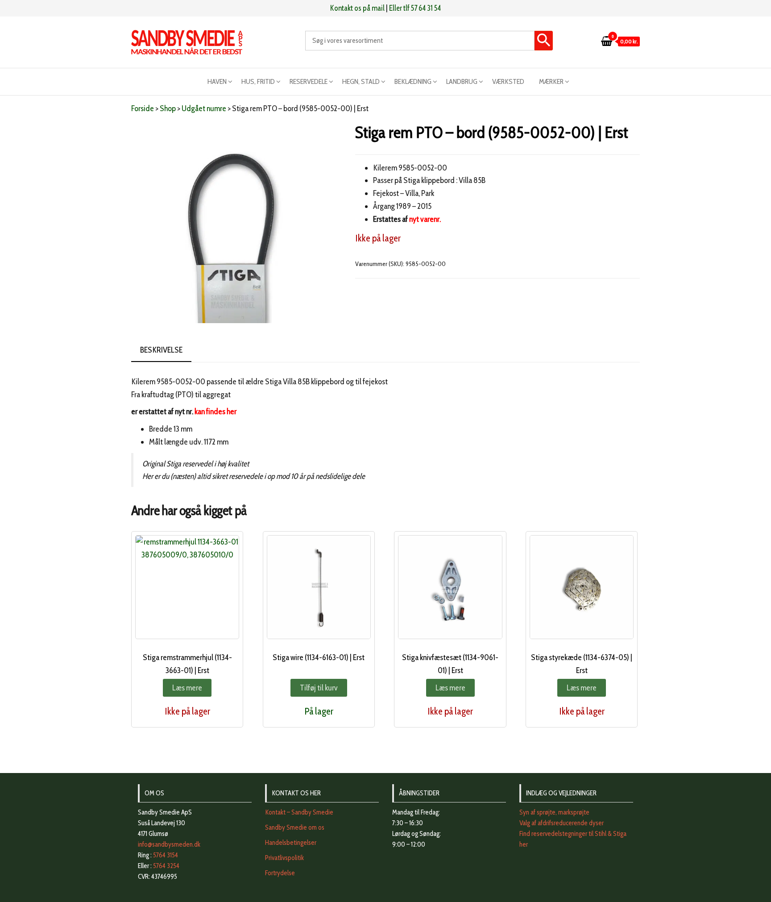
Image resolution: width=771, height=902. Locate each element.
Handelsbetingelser (290, 843)
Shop (168, 108)
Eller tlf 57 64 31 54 (415, 8)
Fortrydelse (280, 873)
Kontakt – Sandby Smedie (299, 812)
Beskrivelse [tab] (161, 350)
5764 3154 (165, 855)
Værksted (508, 81)
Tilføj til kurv (319, 688)
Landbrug (461, 81)
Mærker (551, 81)
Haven (217, 81)
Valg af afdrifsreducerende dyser (561, 823)
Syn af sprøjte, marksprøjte (554, 812)
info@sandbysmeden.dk (169, 844)
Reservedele (308, 81)
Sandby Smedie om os (294, 827)
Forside (142, 108)
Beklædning (412, 81)
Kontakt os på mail (357, 8)
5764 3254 (166, 866)
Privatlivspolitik (284, 858)
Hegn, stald (361, 81)
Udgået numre (204, 108)
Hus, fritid (258, 81)
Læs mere (187, 688)
